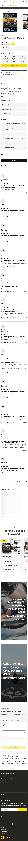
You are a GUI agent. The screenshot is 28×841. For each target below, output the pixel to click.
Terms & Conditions (4, 829)
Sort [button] (2, 165)
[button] (14, 42)
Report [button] (13, 216)
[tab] (17, 170)
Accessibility (3, 833)
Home (2, 11)
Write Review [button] (14, 160)
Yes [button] (10, 216)
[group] (14, 154)
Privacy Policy (3, 827)
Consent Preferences (5, 831)
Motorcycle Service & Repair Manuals (12, 11)
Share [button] (15, 216)
